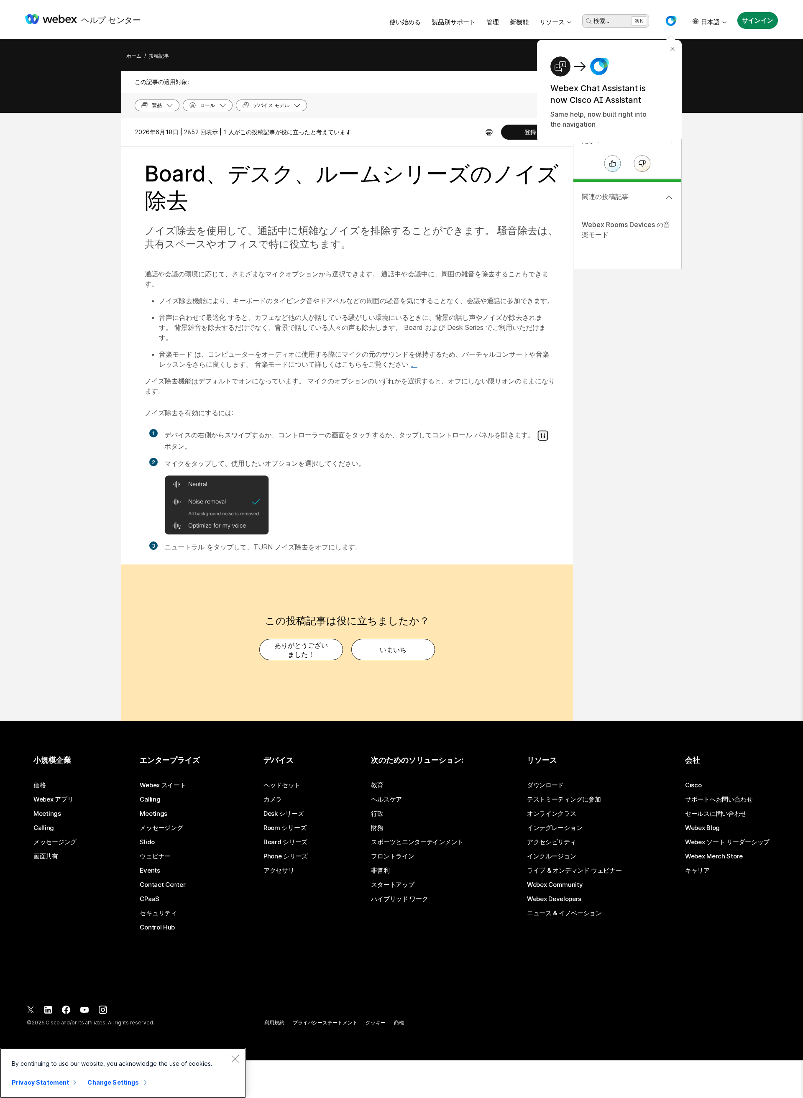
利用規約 (274, 1022)
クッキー (376, 1022)
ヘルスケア (386, 799)
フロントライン (392, 856)
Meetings (47, 814)
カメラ (272, 799)
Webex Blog (702, 828)
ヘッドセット (281, 785)
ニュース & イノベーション (564, 913)
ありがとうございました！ (301, 650)
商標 (399, 1022)
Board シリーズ (285, 842)
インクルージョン (551, 856)
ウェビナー (155, 856)
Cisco (693, 785)
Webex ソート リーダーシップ (727, 842)
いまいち (393, 650)
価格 (39, 785)
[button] (671, 21)
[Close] (235, 1059)
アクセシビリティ (551, 842)
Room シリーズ (284, 828)
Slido (147, 842)
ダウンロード (545, 785)
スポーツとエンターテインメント (417, 842)
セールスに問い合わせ (716, 814)
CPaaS (149, 899)
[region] (123, 1073)
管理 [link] (492, 22)
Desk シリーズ (283, 814)
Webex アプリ (53, 799)
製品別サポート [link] (454, 22)
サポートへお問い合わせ (719, 799)
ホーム (133, 56)
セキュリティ (158, 913)
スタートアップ (392, 885)
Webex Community (555, 885)
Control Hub (157, 927)
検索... (601, 20)
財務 (377, 828)
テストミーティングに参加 (564, 799)
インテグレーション (554, 828)
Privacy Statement (40, 1082)
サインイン (757, 20)
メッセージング (55, 842)
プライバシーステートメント (325, 1022)
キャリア (697, 870)
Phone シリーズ (285, 856)
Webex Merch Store (714, 856)
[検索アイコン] (589, 21)
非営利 (380, 870)
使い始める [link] (405, 22)
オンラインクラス (551, 814)
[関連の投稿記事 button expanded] (669, 197)
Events (150, 870)
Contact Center (162, 885)
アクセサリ (278, 870)
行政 (377, 814)
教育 (377, 785)
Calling (43, 828)
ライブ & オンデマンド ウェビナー (574, 870)
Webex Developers (554, 899)
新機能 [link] (519, 22)
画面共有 (45, 856)
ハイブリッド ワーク (399, 899)
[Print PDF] (489, 132)
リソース (552, 22)
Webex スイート (163, 785)
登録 (530, 131)
